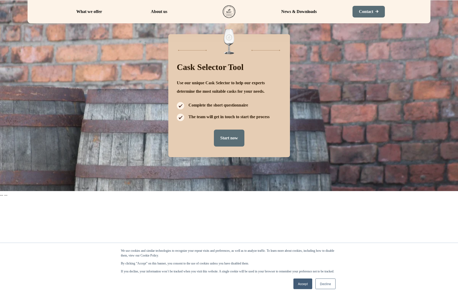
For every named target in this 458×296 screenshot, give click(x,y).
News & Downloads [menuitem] (299, 11)
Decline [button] (325, 283)
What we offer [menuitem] (89, 11)
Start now (229, 138)
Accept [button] (303, 283)
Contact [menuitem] (366, 11)
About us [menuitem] (159, 11)
